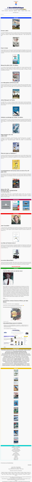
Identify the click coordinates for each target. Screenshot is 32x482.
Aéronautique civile (9, 351)
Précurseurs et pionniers (22, 362)
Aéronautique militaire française (19, 351)
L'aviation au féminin (17, 360)
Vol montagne (12, 365)
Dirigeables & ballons (7, 356)
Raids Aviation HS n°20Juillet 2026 (7, 135)
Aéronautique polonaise (6, 353)
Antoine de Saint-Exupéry (10, 349)
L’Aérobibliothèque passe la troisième (12, 323)
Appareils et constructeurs (16, 446)
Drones (12, 356)
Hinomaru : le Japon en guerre (8, 358)
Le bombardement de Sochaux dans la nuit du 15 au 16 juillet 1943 (15, 171)
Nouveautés (16, 17)
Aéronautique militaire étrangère (11, 352)
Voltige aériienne (18, 365)
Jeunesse (16, 452)
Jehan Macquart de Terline (8, 100)
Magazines (16, 368)
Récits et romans (16, 448)
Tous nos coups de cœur (16, 266)
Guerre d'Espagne (19, 357)
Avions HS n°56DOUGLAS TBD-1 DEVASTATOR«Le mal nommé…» (9, 191)
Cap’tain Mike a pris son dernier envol (12, 271)
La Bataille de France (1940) (8, 361)
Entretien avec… (16, 459)
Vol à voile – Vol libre (26, 365)
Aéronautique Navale (23, 352)
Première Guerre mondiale (9, 362)
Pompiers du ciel (26, 361)
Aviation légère (21, 349)
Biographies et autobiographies (16, 447)
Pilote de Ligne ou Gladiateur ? (9, 153)
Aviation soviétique (27, 349)
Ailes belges (3, 349)
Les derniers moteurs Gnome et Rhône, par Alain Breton (15, 301)
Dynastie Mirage (17, 356)
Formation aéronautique (24, 356)
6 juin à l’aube (4, 48)
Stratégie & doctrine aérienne (7, 363)
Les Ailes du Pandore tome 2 (8, 243)
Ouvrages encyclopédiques (16, 449)
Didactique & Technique (16, 451)
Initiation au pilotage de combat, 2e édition (12, 117)
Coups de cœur (16, 213)
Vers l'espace (27, 363)
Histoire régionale (17, 358)
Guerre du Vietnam (25, 357)
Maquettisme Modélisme (18, 361)
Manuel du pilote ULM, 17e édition (9, 65)
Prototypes (16, 362)
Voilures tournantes (6, 365)
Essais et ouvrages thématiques (16, 450)
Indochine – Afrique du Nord (7, 360)
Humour (23, 358)
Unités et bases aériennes (19, 363)
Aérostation (13, 353)
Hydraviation (27, 358)
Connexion (29, 464)
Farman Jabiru (4, 30)
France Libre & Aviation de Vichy (9, 357)
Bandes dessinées (16, 453)
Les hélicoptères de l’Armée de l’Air (10, 82)
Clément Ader (28, 353)
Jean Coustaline (5, 225)
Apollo (16, 349)
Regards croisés (16, 458)
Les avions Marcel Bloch (7, 260)
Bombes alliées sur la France (20, 353)
